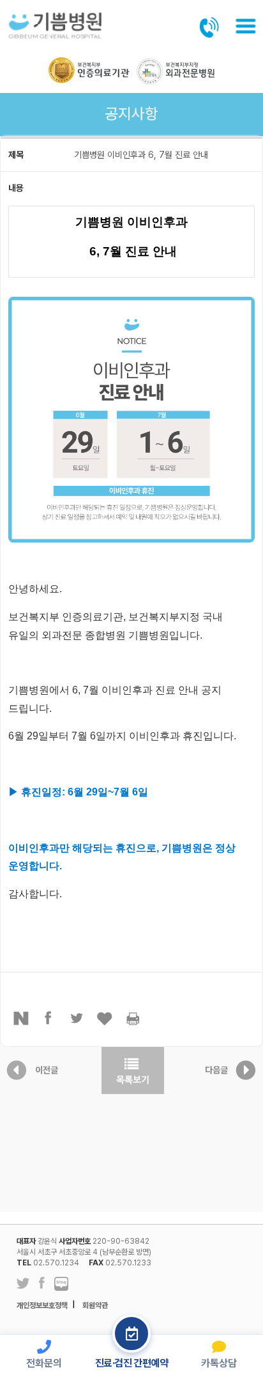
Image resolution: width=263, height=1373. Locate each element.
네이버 (21, 1018)
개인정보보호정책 (42, 1305)
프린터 (133, 1018)
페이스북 (49, 1018)
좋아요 (105, 1018)
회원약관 (95, 1305)
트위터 (77, 1018)
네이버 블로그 (61, 1284)
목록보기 (132, 1070)
